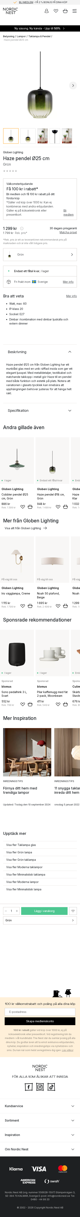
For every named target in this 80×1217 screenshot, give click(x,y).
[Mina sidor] (46, 11)
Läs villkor (67, 1050)
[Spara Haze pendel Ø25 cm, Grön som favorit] (73, 911)
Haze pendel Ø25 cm (16, 39)
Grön (8, 920)
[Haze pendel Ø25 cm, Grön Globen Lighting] (40, 85)
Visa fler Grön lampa (19, 852)
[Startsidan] (10, 11)
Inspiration (12, 1135)
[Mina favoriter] (56, 11)
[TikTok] (51, 1086)
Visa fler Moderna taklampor (24, 867)
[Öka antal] (17, 911)
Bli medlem (68, 212)
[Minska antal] (6, 911)
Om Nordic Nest (16, 1149)
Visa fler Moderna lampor (22, 882)
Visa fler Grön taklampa (21, 859)
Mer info (68, 281)
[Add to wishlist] (23, 506)
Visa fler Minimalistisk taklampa (25, 874)
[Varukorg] (65, 11)
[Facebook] (28, 1086)
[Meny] (74, 11)
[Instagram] (40, 1086)
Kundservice (14, 1106)
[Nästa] (73, 85)
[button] (10, 171)
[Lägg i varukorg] (30, 506)
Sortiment (12, 1120)
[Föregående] (7, 85)
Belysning (8, 36)
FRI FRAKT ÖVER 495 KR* (43, 2)
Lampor (21, 36)
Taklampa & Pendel (39, 36)
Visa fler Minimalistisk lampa (23, 889)
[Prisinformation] (21, 228)
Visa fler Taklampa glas (21, 845)
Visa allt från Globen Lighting (23, 528)
